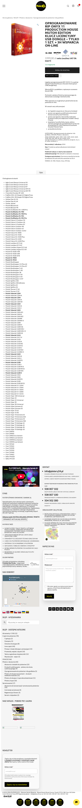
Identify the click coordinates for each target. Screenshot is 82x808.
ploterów (66, 140)
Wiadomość (49, 565)
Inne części (8, 646)
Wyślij (49, 596)
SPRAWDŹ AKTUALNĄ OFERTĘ (15, 519)
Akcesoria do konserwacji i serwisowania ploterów (21, 686)
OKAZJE (53, 135)
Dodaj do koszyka (62, 70)
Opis (41, 172)
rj (78, 140)
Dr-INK (53, 161)
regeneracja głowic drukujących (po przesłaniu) (19, 552)
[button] (38, 25)
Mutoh (58, 161)
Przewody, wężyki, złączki (13, 651)
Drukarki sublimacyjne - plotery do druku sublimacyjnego (18, 668)
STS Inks (67, 161)
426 (50, 138)
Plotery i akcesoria (26, 18)
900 (56, 138)
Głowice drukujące (10, 644)
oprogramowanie (50, 140)
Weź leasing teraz (52, 75)
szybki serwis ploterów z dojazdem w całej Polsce (21, 548)
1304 (61, 137)
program (72, 140)
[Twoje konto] (73, 5)
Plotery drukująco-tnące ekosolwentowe (18, 678)
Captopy (7, 638)
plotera (60, 140)
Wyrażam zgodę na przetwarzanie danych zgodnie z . (60, 588)
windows (53, 141)
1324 (64, 137)
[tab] (41, 172)
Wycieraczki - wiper (11, 657)
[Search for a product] (68, 6)
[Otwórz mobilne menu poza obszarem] (3, 6)
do (58, 138)
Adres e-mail (49, 554)
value (48, 141)
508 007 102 (51, 488)
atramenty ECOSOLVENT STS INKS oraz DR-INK (21, 538)
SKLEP (16, 18)
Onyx (62, 161)
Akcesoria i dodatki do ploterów (15, 664)
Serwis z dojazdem (10, 695)
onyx (68, 138)
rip (77, 140)
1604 (68, 137)
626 (53, 138)
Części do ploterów (9, 636)
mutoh (64, 138)
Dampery (7, 641)
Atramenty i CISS (8, 633)
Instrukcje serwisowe (11, 690)
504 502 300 (51, 500)
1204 (57, 137)
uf (45, 141)
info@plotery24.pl (53, 471)
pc (57, 140)
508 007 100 (51, 494)
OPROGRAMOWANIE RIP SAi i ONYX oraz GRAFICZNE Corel (18, 535)
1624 (76, 137)
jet (61, 138)
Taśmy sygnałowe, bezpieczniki (15, 654)
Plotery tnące (9, 680)
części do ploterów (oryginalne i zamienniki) (21, 541)
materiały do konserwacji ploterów (18, 543)
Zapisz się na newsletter (17, 784)
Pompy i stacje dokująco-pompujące (16, 649)
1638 (46, 138)
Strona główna (7, 18)
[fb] (50, 609)
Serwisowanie (7, 683)
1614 (72, 137)
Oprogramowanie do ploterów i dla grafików (48, 18)
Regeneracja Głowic (11, 692)
